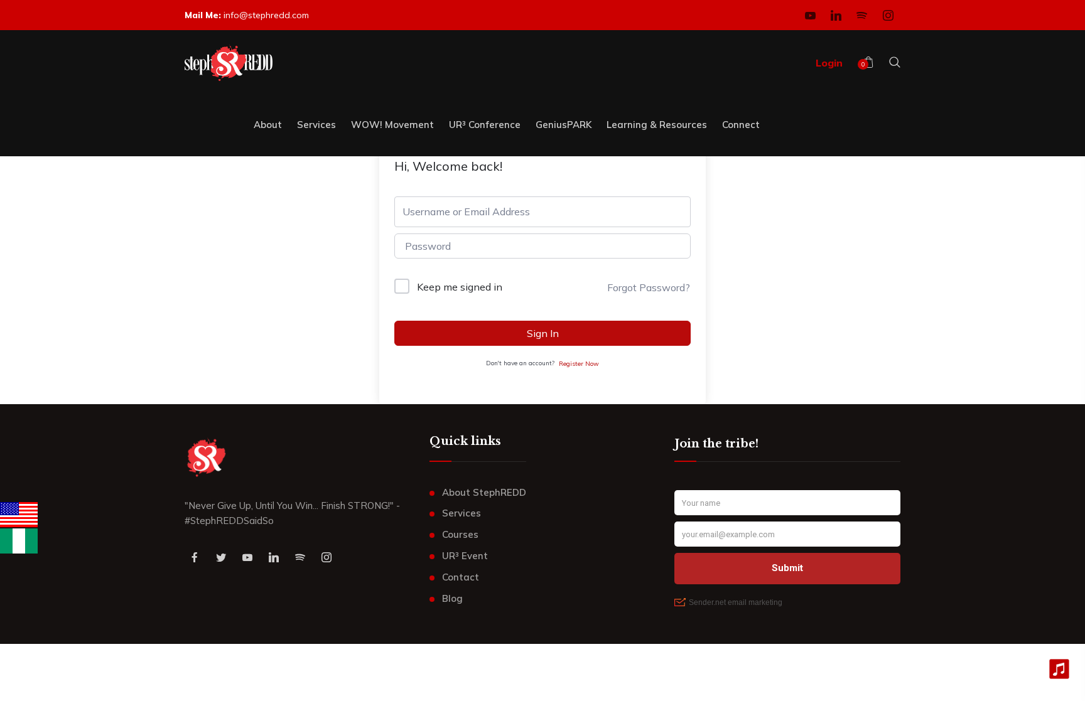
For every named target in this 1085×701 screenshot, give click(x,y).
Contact (460, 577)
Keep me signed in (459, 287)
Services (461, 513)
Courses (460, 534)
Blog (452, 598)
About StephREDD (484, 492)
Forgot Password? (648, 287)
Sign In (543, 333)
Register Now (579, 364)
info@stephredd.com (266, 15)
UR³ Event (465, 556)
